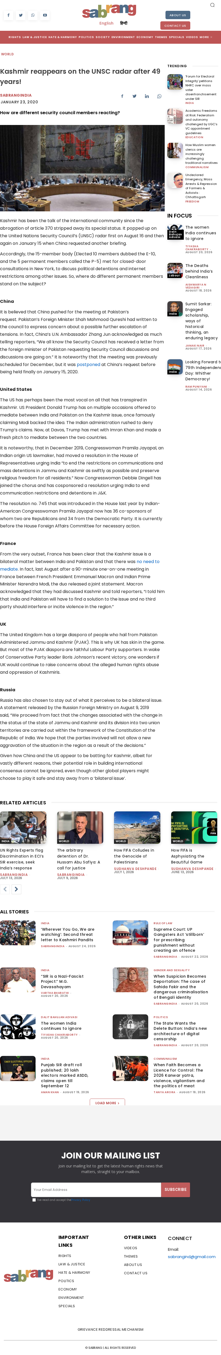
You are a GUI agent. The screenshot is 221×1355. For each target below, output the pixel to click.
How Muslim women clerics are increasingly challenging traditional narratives (201, 154)
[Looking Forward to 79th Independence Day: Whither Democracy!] (175, 367)
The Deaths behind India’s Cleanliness (199, 271)
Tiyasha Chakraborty (197, 247)
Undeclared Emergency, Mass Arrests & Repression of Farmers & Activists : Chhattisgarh (201, 186)
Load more (105, 1103)
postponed (88, 364)
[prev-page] (5, 889)
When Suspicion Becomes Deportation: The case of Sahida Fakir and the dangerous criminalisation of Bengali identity (181, 987)
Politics (161, 1017)
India (189, 103)
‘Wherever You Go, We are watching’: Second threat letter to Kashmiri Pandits (68, 935)
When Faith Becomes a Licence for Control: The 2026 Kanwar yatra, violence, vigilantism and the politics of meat (179, 1075)
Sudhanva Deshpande (135, 868)
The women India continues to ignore (200, 233)
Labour (174, 275)
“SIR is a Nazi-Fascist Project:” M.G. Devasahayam (62, 982)
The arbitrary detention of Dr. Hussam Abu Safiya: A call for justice (78, 859)
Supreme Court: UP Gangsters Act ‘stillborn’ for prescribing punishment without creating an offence (179, 940)
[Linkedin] (146, 96)
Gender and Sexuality (172, 970)
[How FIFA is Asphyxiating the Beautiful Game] (194, 827)
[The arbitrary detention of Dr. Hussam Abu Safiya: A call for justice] (80, 827)
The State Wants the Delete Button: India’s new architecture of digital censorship (180, 1031)
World (7, 54)
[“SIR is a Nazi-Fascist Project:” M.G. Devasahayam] (18, 979)
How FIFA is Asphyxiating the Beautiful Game (188, 856)
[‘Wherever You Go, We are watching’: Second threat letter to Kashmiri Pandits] (18, 933)
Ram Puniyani (196, 387)
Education (194, 137)
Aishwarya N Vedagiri (195, 286)
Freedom (192, 201)
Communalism (197, 167)
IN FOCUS (179, 215)
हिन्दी (123, 23)
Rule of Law (163, 923)
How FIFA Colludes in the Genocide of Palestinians (134, 856)
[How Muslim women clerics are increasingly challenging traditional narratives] (175, 150)
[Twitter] (20, 15)
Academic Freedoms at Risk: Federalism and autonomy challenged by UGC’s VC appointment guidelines (201, 122)
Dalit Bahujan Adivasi (175, 234)
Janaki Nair (195, 346)
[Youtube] (45, 15)
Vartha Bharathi (55, 993)
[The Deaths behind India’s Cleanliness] (175, 270)
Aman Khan (50, 1092)
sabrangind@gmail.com (192, 1256)
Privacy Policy (80, 1200)
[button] (212, 5)
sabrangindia (14, 874)
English (106, 23)
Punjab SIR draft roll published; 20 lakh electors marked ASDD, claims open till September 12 (64, 1075)
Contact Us (175, 25)
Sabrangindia (16, 95)
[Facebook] (8, 15)
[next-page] (16, 889)
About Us (178, 15)
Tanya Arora (164, 1092)
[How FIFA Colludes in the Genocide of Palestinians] (137, 827)
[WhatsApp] (32, 15)
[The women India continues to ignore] (18, 1026)
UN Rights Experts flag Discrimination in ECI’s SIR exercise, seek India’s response (22, 859)
